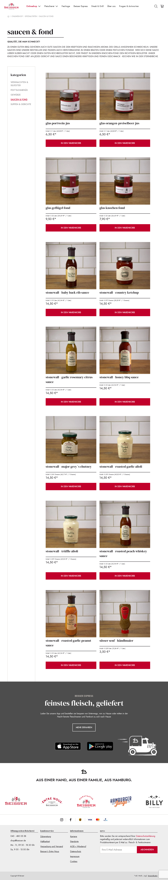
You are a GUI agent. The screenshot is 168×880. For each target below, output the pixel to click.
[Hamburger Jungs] (120, 801)
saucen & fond (46, 16)
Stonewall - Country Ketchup (119, 292)
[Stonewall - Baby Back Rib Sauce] (71, 265)
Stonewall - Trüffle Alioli (62, 551)
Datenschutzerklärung (145, 836)
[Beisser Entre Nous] (52, 801)
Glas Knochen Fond (112, 208)
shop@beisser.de (18, 840)
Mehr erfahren (84, 727)
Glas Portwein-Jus (58, 123)
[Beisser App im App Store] (68, 746)
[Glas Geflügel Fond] (71, 181)
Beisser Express (81, 6)
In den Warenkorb (71, 143)
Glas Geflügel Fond (58, 208)
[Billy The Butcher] (154, 801)
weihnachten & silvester (19, 84)
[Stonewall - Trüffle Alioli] (71, 524)
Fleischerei (49, 6)
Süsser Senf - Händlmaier (116, 640)
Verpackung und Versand (51, 846)
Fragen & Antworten (129, 6)
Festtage (66, 6)
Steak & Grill (97, 6)
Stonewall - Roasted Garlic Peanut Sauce (68, 642)
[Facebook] (70, 819)
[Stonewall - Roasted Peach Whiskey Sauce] (124, 524)
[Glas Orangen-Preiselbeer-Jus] (124, 96)
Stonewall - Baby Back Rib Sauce (67, 292)
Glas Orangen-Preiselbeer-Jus (119, 123)
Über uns (111, 6)
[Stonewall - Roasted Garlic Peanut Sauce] (71, 613)
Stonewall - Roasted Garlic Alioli (120, 466)
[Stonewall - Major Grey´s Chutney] (71, 439)
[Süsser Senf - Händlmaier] (124, 613)
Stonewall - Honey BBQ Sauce (119, 377)
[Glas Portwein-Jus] (71, 96)
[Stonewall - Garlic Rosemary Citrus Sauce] (71, 350)
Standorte (74, 841)
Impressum (74, 856)
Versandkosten (153, 876)
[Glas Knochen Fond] (124, 181)
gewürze (16, 94)
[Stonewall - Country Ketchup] (124, 265)
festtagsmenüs (19, 90)
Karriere (73, 836)
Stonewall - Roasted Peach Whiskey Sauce (123, 553)
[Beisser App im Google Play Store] (100, 746)
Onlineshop (31, 6)
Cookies (73, 861)
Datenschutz (75, 851)
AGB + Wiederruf (78, 846)
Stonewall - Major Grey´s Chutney (69, 466)
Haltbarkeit (45, 841)
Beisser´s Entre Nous (49, 851)
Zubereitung (45, 836)
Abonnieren (147, 849)
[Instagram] (62, 819)
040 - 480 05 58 (18, 836)
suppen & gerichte (21, 104)
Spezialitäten (31, 16)
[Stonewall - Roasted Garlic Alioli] (124, 439)
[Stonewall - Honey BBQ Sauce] (124, 350)
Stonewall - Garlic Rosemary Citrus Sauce (69, 379)
